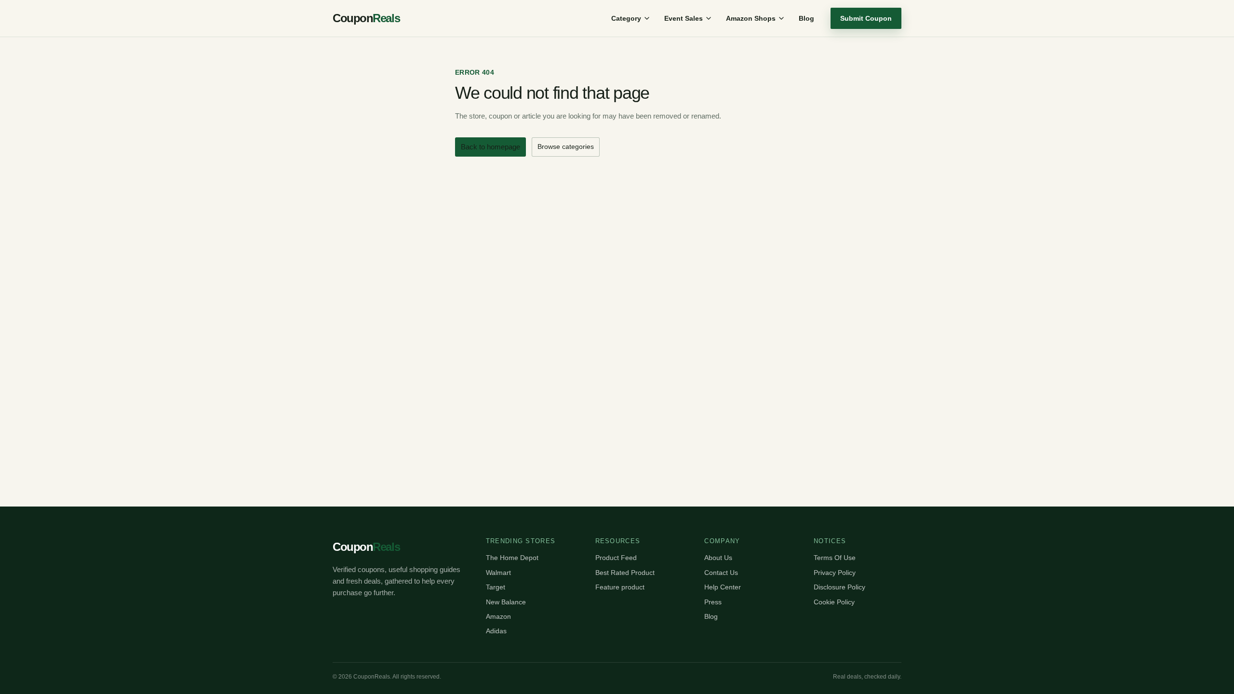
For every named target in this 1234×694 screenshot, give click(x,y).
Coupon (366, 18)
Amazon (498, 616)
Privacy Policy (835, 572)
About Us (718, 557)
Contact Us (721, 572)
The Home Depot (512, 557)
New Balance (506, 602)
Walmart (498, 572)
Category (626, 18)
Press (713, 602)
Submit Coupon (866, 18)
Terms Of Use (835, 557)
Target (495, 587)
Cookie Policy (834, 602)
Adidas (496, 631)
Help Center (722, 587)
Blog (806, 18)
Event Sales (683, 18)
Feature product (619, 587)
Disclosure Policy (839, 587)
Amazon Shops (751, 18)
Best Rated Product (625, 572)
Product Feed (616, 557)
